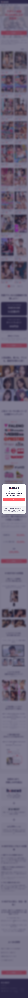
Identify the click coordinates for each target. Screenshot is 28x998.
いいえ (14, 503)
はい (14, 499)
